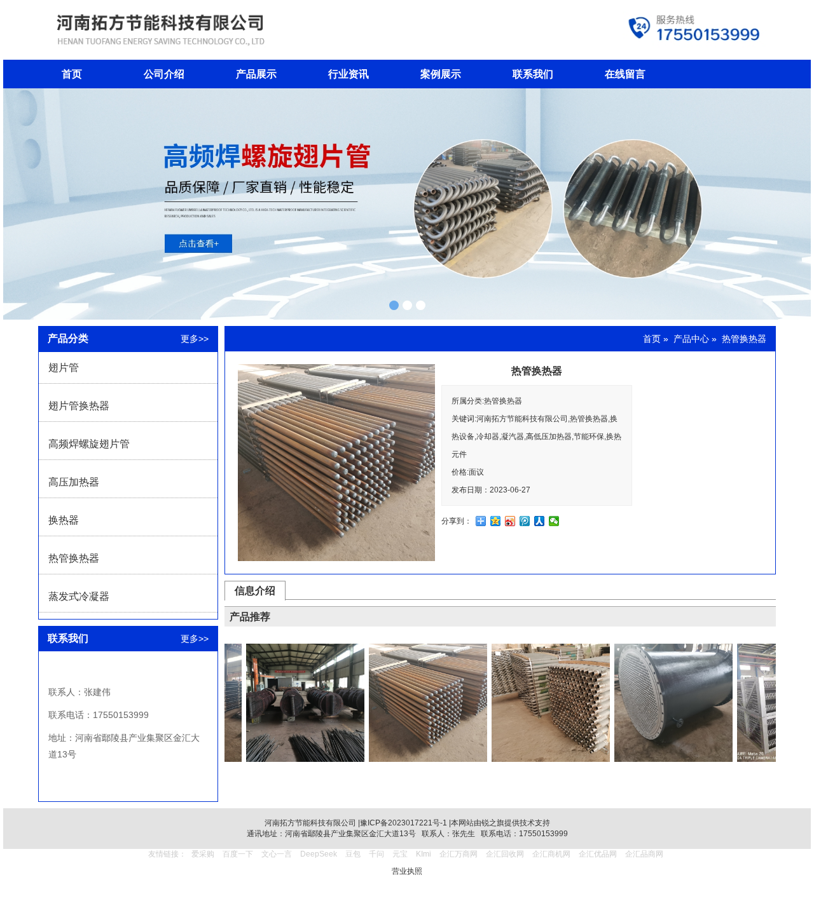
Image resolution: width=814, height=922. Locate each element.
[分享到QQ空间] (495, 521)
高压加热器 (73, 482)
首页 (72, 74)
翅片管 (63, 367)
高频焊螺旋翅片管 (89, 443)
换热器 (63, 520)
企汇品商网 (644, 854)
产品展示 (256, 74)
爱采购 (202, 854)
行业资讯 (348, 74)
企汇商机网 (551, 854)
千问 (376, 854)
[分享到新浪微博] (510, 521)
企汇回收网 (505, 854)
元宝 (400, 854)
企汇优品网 (598, 854)
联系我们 (533, 74)
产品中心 (691, 339)
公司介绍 (164, 74)
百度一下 (238, 854)
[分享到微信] (554, 521)
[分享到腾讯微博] (525, 521)
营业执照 (407, 871)
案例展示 (440, 74)
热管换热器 (73, 558)
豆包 (353, 854)
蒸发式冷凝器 (78, 596)
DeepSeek (319, 854)
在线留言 (625, 74)
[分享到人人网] (539, 521)
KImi (423, 854)
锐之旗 (492, 822)
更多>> (195, 339)
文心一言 (276, 854)
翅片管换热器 (78, 405)
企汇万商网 (458, 854)
